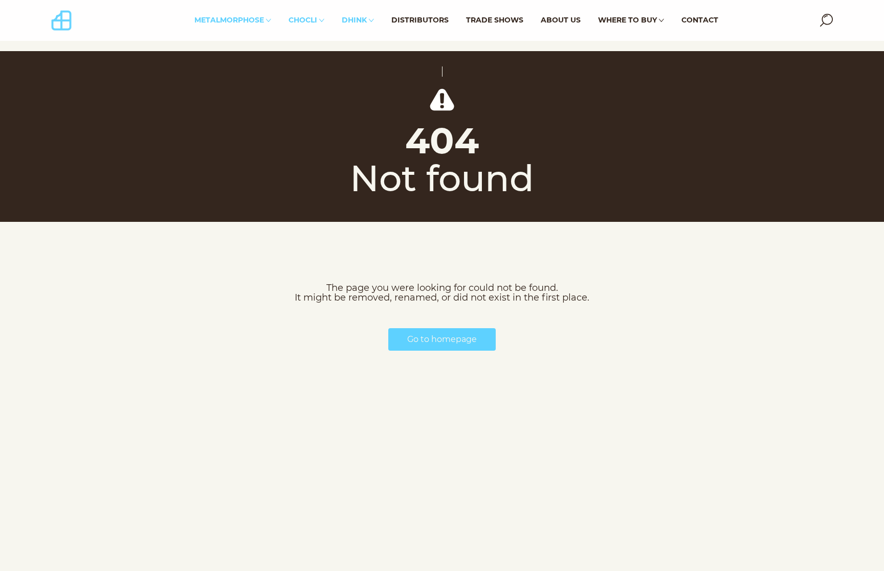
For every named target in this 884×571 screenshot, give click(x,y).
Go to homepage (442, 339)
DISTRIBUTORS (420, 20)
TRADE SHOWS (494, 20)
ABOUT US (561, 20)
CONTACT (699, 20)
